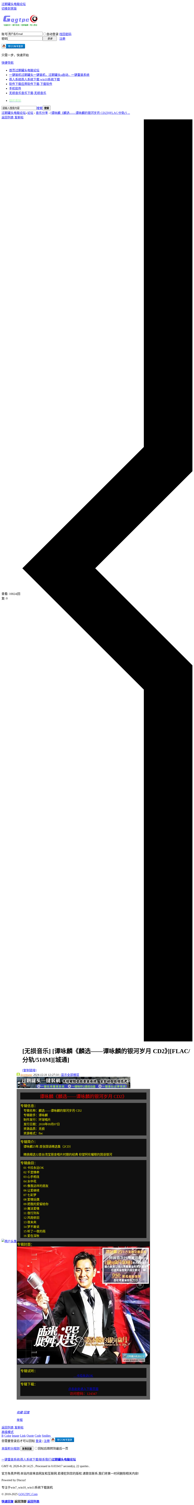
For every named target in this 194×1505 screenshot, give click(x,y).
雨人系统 (34, 79)
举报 (20, 1420)
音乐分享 (42, 112)
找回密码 (65, 34)
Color (7, 1435)
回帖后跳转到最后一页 (53, 1448)
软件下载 (30, 84)
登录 (39, 1441)
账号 (5, 34)
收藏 (20, 1412)
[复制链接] (29, 1070)
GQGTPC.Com (28, 1494)
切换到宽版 (9, 8)
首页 (24, 70)
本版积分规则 (11, 1448)
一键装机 (49, 74)
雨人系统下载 (29, 1459)
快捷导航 (8, 62)
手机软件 (15, 88)
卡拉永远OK (83, 1375)
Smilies (46, 1435)
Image (15, 1435)
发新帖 (18, 117)
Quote (30, 1435)
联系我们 (45, 1459)
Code (38, 1435)
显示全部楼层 (70, 1074)
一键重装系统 (11, 1459)
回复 (26, 1412)
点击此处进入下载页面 (83, 1389)
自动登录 (52, 34)
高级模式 (8, 1432)
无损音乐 (27, 93)
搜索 (40, 108)
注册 (62, 38)
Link (23, 1435)
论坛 (30, 112)
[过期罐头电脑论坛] (20, 25)
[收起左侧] (107, 1040)
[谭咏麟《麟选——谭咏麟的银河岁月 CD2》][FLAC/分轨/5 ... (90, 112)
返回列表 (8, 117)
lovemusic (26, 1074)
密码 (5, 38)
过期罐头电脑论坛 (14, 4)
